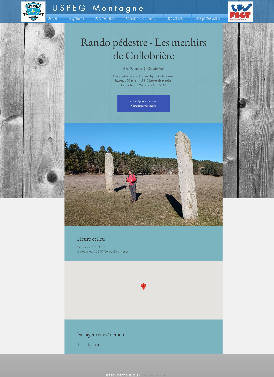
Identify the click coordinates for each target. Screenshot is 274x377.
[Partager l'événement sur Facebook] (79, 344)
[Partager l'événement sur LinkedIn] (97, 344)
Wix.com (160, 375)
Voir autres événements (143, 106)
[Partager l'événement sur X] (88, 344)
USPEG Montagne (98, 8)
